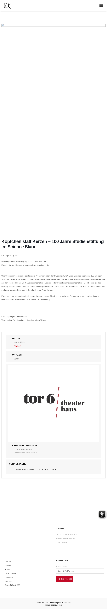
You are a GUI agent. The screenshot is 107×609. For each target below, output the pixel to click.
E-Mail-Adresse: (61, 567)
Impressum (8, 581)
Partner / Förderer (11, 573)
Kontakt (7, 569)
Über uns (8, 562)
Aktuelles (8, 566)
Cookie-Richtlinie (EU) (12, 585)
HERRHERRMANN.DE (53, 605)
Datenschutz (9, 577)
